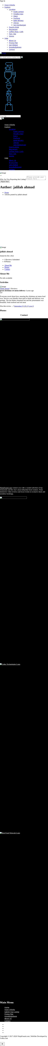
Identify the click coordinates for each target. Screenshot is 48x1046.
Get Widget (13, 45)
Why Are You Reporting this (13, 179)
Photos (6, 267)
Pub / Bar (12, 34)
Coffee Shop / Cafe (16, 31)
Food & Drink (14, 27)
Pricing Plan (13, 43)
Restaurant (13, 29)
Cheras (16, 23)
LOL (25, 306)
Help (6, 38)
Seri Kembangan (19, 25)
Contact (12, 49)
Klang (15, 16)
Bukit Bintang (18, 20)
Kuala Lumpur (18, 11)
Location (12, 9)
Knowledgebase (15, 47)
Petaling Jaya (18, 14)
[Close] (1, 175)
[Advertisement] (24, 221)
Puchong (16, 18)
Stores (11, 36)
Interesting (18, 306)
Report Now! (5, 181)
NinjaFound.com (6, 488)
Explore (7, 7)
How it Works (9, 5)
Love (31, 306)
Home (6, 193)
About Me (8, 265)
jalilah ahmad (4, 289)
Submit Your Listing (11, 1012)
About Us (12, 40)
